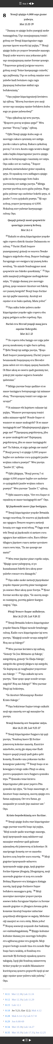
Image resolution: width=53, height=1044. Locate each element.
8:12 (7, 999)
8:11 (7, 994)
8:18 (7, 1010)
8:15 (7, 1005)
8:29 (7, 1021)
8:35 (7, 1032)
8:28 (7, 1016)
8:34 (7, 1027)
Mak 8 (26, 4)
